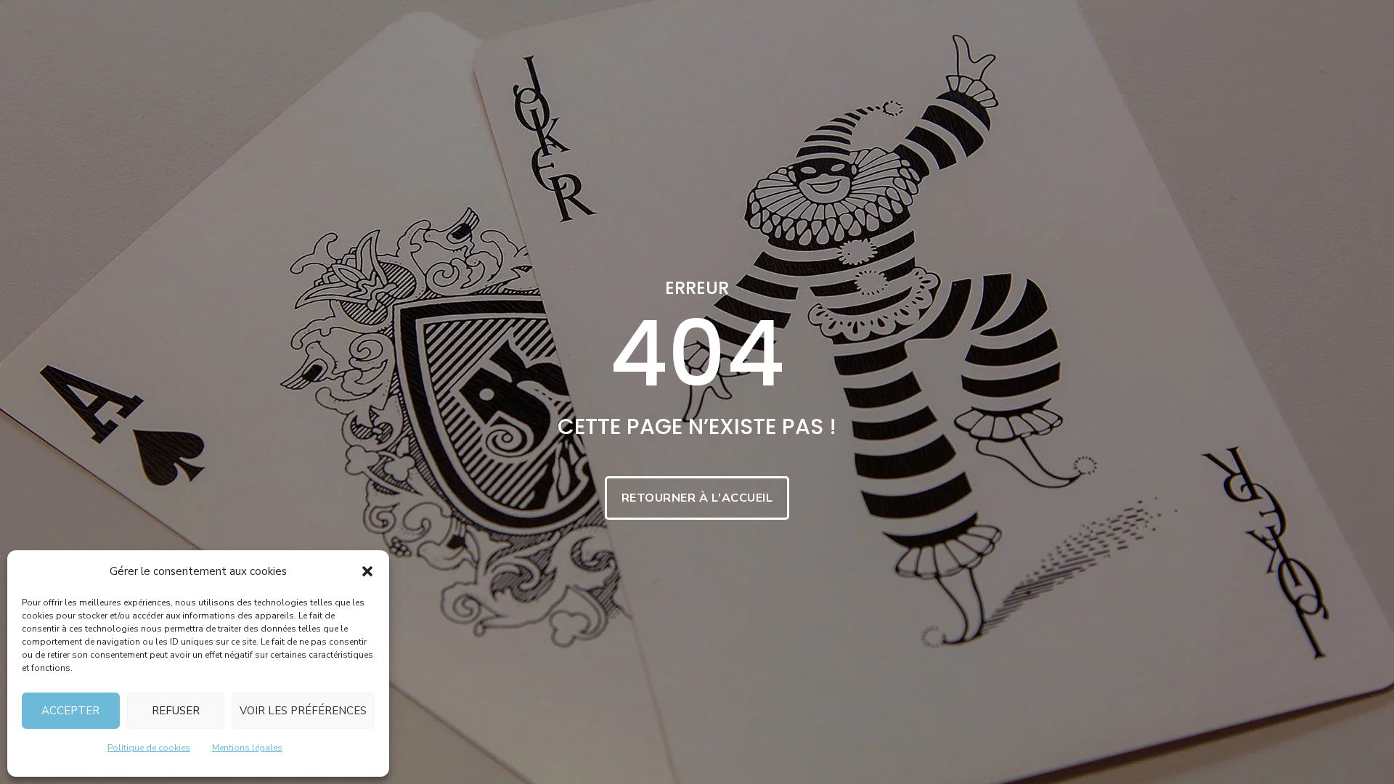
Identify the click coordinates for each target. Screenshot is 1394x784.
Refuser (176, 710)
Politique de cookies (148, 748)
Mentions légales (247, 748)
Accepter (70, 710)
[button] (367, 571)
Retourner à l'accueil (697, 498)
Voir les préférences (303, 710)
